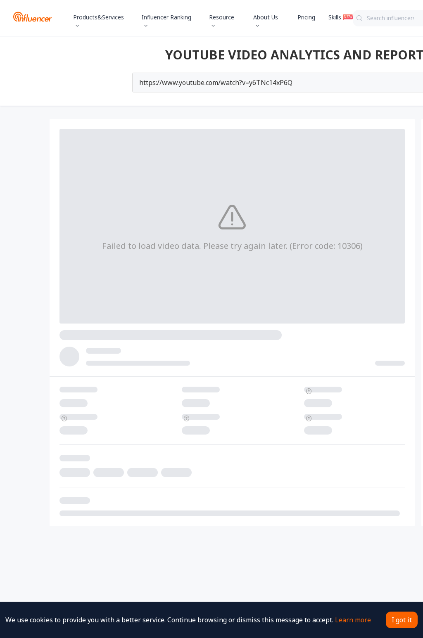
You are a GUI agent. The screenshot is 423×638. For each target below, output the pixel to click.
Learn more (353, 619)
